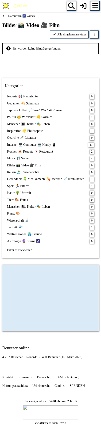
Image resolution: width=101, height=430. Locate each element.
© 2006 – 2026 (50, 423)
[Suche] (71, 6)
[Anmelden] (83, 6)
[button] (94, 34)
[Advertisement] (50, 64)
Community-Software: (50, 401)
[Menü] (95, 6)
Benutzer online (15, 348)
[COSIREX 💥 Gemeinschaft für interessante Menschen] (15, 6)
